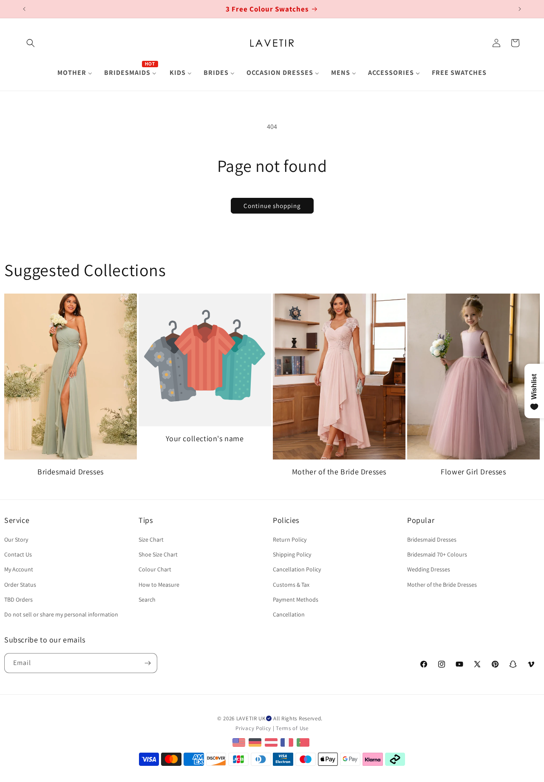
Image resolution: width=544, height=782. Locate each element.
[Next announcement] (519, 9)
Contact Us (18, 554)
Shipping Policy (292, 554)
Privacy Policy (253, 728)
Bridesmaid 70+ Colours (437, 554)
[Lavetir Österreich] (272, 742)
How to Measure (159, 584)
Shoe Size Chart (158, 554)
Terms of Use (292, 728)
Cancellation (289, 614)
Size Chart (151, 539)
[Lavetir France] (287, 742)
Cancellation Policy (297, 569)
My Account (18, 569)
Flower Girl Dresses (473, 472)
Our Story (16, 539)
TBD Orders (18, 599)
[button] (30, 43)
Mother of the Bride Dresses (339, 472)
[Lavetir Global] (239, 742)
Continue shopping (272, 206)
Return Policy (289, 539)
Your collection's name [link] (205, 438)
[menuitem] (74, 73)
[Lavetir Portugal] (304, 742)
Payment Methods (295, 599)
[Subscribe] (147, 663)
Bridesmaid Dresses (70, 472)
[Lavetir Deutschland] (256, 742)
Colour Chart (155, 569)
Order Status (20, 584)
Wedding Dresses (428, 569)
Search (147, 599)
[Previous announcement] (24, 9)
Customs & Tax (291, 584)
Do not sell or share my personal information (61, 614)
